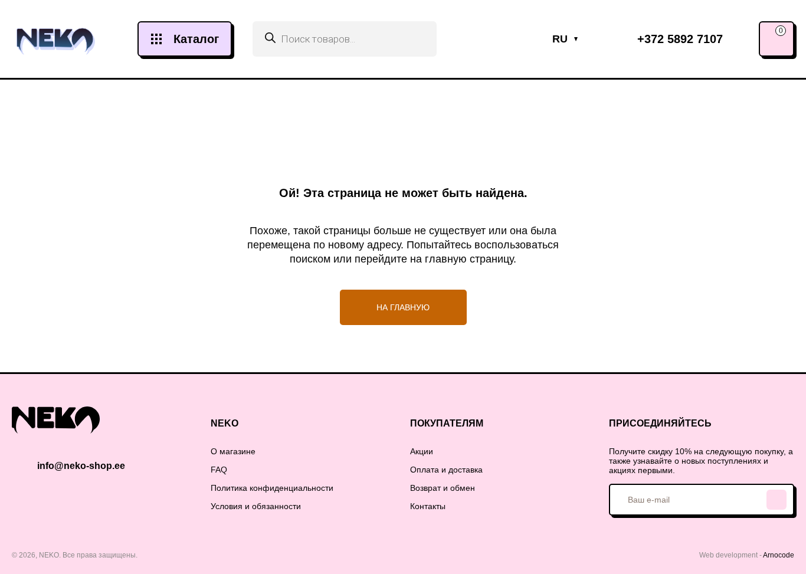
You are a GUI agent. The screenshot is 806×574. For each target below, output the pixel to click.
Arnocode (778, 555)
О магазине (233, 451)
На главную (403, 307)
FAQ (219, 469)
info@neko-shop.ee (81, 466)
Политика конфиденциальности (272, 488)
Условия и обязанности (256, 506)
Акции (421, 451)
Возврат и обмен (442, 488)
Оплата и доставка (446, 469)
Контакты (427, 506)
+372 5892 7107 (680, 38)
